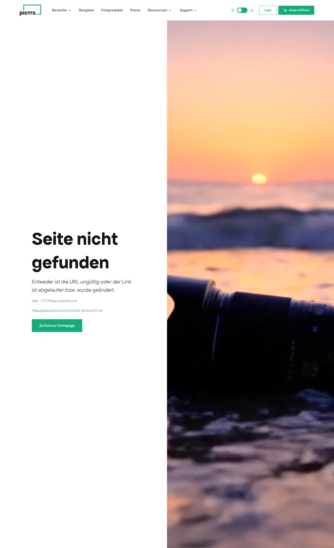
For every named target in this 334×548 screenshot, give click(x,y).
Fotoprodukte (112, 10)
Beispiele (86, 10)
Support (186, 10)
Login (268, 10)
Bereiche (59, 10)
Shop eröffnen (299, 10)
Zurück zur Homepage (57, 325)
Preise (135, 10)
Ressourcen (157, 10)
